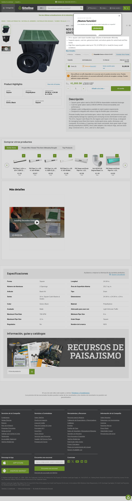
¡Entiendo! (97, 28)
